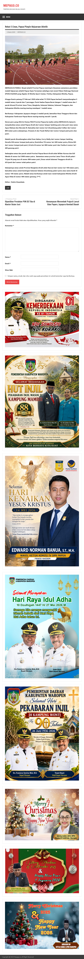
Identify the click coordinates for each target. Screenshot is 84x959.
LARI (7, 188)
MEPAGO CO (21, 32)
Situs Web (9, 270)
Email (8, 263)
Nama (8, 257)
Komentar (9, 225)
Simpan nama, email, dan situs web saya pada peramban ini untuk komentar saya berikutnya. (41, 276)
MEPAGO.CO (11, 5)
